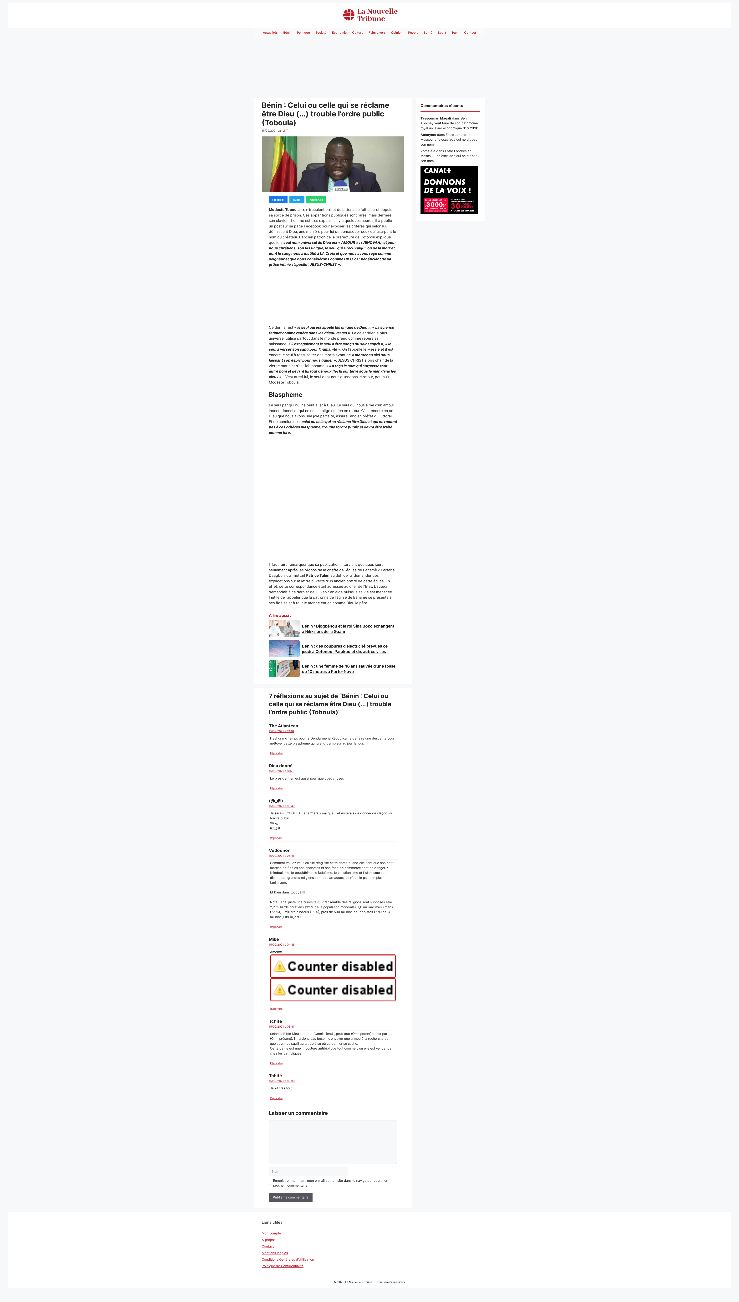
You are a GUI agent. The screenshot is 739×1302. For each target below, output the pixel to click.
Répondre (276, 753)
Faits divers (377, 32)
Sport (442, 32)
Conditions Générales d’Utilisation (288, 1259)
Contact (470, 32)
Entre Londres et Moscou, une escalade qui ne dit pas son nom (448, 139)
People (413, 32)
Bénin (287, 32)
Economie (339, 32)
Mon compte (271, 1233)
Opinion (397, 32)
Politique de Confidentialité (282, 1266)
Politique (303, 32)
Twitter (297, 199)
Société (320, 32)
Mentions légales (275, 1253)
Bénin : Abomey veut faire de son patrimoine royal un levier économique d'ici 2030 (449, 123)
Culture (357, 32)
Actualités (270, 32)
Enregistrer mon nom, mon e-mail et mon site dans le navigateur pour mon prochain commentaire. (330, 1183)
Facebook (278, 199)
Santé (428, 32)
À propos (269, 1240)
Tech (455, 32)
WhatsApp (316, 199)
